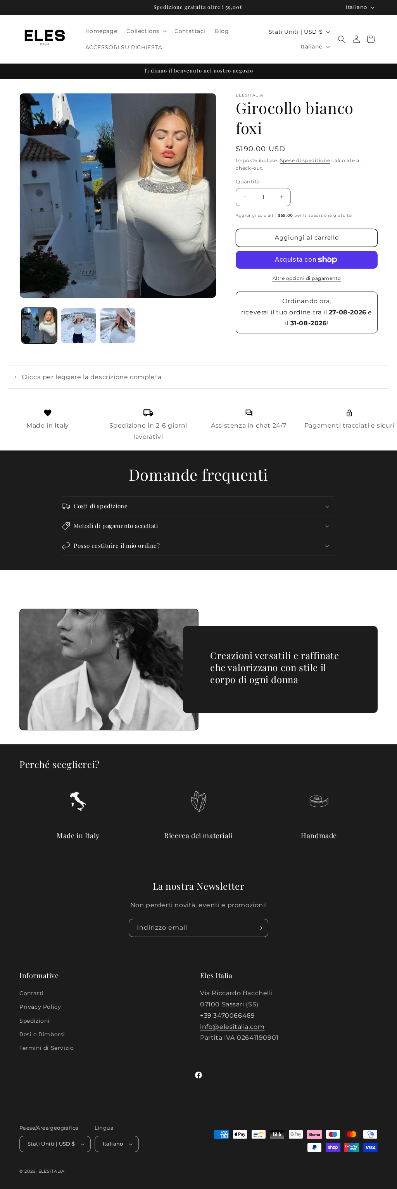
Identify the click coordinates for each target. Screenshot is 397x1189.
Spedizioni (34, 1020)
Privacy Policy (40, 1006)
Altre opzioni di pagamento (307, 278)
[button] (146, 31)
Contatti (31, 993)
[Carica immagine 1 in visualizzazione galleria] (39, 325)
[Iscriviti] (259, 928)
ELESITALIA (51, 1171)
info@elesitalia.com (232, 1026)
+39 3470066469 (227, 1015)
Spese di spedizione (305, 160)
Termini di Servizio (46, 1047)
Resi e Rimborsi (42, 1034)
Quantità (248, 181)
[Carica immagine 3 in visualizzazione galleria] (118, 325)
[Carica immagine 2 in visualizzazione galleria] (79, 325)
